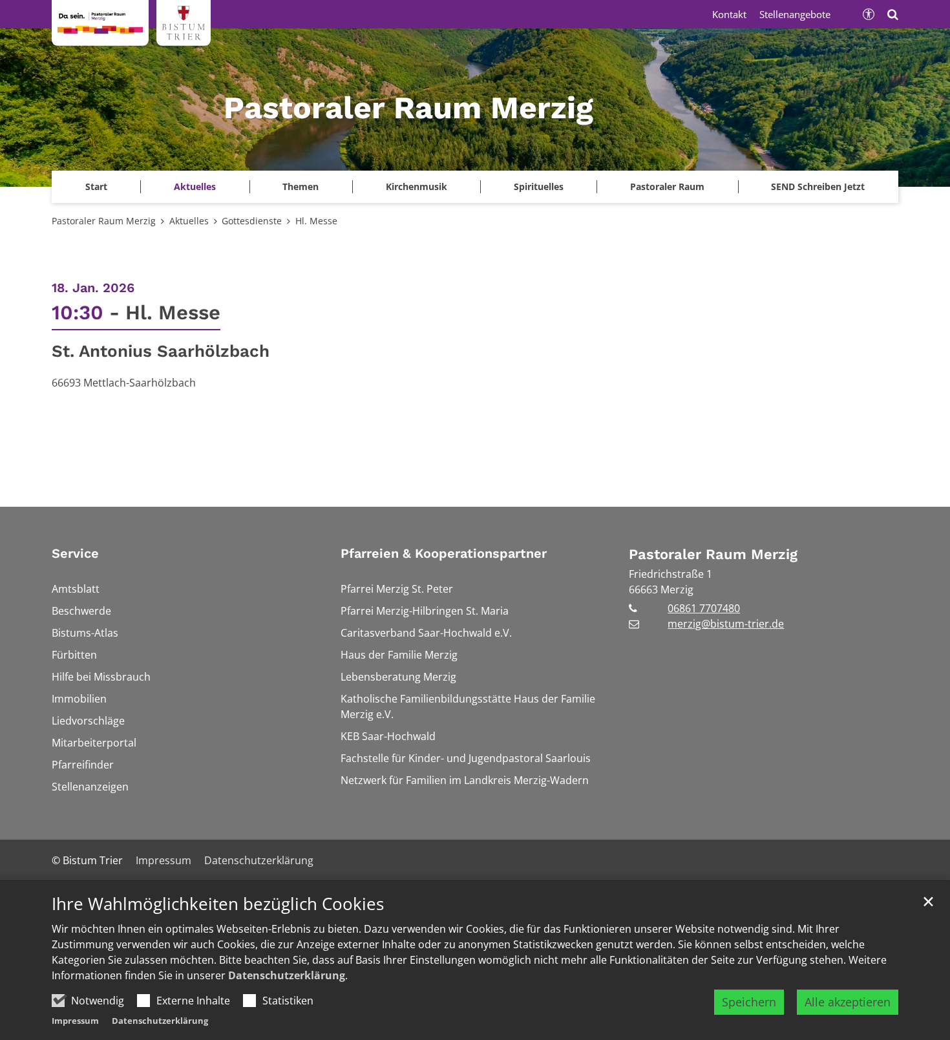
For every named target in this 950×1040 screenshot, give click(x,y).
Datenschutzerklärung (286, 975)
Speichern (749, 1002)
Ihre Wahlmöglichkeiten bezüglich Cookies (218, 904)
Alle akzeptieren (848, 1002)
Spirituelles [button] (539, 186)
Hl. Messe (316, 221)
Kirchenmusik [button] (416, 186)
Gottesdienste (252, 221)
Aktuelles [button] (195, 186)
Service (75, 553)
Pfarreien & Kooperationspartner (444, 553)
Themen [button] (300, 186)
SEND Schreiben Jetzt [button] (818, 186)
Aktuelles (189, 221)
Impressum (75, 1020)
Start (96, 186)
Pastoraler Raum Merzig (104, 221)
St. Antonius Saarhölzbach (160, 351)
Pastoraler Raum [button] (667, 186)
